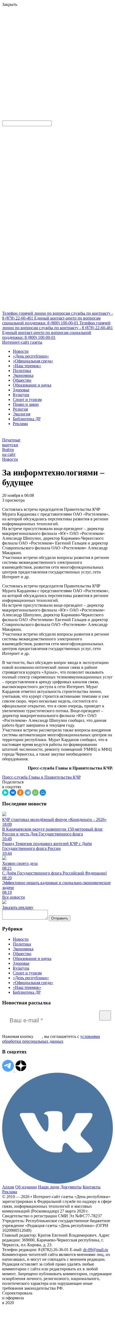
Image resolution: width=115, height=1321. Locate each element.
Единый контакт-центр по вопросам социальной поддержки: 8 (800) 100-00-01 (51, 320)
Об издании (26, 1187)
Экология (21, 414)
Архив (8, 1187)
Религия (20, 409)
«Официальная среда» (33, 361)
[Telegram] (28, 792)
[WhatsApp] (35, 792)
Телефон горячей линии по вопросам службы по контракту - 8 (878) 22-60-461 (57, 325)
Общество (22, 380)
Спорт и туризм (27, 399)
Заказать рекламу (17, 907)
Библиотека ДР (27, 418)
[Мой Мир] (43, 792)
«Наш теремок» (27, 365)
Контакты (92, 1187)
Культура (21, 394)
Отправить (59, 918)
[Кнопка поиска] (6, 118)
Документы (71, 1187)
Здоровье (21, 390)
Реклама (20, 423)
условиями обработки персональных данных (51, 1039)
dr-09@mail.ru (95, 1249)
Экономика (23, 375)
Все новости (13, 897)
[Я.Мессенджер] (5, 792)
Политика (22, 370)
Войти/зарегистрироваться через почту (36, 42)
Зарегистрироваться (59, 46)
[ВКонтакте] (13, 792)
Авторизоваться (17, 79)
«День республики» (31, 356)
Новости (21, 351)
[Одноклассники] (20, 792)
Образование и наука (32, 385)
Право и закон (26, 404)
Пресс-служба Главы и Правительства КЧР (41, 777)
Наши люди (48, 1187)
